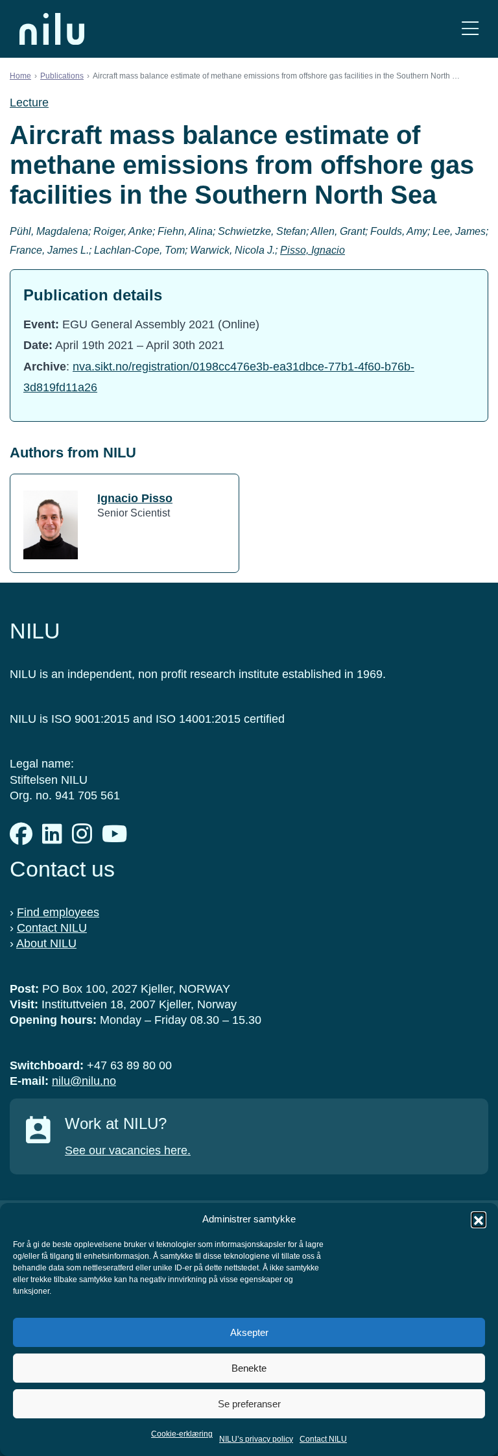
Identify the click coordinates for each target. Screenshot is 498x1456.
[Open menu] (470, 29)
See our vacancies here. (128, 1150)
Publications (62, 75)
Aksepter (249, 1332)
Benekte (249, 1368)
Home (20, 75)
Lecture (29, 102)
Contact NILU (323, 1439)
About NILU (46, 943)
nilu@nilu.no (84, 1080)
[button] (478, 1219)
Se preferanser (249, 1403)
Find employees (58, 912)
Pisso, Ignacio (312, 250)
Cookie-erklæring (182, 1433)
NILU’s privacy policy (256, 1439)
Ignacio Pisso (134, 498)
